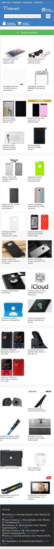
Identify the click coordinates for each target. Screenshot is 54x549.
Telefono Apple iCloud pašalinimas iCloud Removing (37, 293)
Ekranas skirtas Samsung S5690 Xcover (34, 147)
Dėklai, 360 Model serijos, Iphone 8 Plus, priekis (37, 261)
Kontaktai (16, 2)
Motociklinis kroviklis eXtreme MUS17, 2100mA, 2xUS (36, 61)
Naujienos (27, 2)
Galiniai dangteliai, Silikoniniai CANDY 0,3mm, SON (35, 234)
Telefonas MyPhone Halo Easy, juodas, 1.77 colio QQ (10, 352)
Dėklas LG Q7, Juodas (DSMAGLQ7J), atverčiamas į (11, 206)
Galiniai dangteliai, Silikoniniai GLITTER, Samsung (36, 206)
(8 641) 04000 (7, 517)
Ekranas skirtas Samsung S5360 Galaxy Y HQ (9, 120)
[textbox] (22, 16)
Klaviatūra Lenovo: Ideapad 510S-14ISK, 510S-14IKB (36, 438)
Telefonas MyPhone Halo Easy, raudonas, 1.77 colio (9, 379)
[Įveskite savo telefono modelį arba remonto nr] (48, 16)
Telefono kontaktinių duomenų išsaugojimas (10, 319)
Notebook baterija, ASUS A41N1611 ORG (36, 410)
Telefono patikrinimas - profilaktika (10, 292)
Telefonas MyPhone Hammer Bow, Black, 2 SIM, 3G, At (37, 352)
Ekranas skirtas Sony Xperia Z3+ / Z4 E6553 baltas (36, 120)
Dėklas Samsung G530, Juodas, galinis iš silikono (10, 261)
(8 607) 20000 (23, 528)
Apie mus (6, 2)
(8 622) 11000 (25, 522)
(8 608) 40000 (7, 538)
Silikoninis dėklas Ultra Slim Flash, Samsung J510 (35, 179)
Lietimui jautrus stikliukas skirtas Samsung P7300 (9, 147)
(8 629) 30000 (31, 533)
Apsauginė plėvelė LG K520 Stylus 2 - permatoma (10, 88)
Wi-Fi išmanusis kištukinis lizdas (34, 469)
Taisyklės (38, 2)
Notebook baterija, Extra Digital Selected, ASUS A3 (10, 438)
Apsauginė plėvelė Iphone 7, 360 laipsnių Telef (10, 61)
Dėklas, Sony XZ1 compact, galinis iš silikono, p (9, 179)
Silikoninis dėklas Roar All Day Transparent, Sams (9, 234)
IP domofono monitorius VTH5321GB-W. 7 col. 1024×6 (37, 497)
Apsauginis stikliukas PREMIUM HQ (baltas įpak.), (36, 88)
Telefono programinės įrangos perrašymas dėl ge (36, 320)
